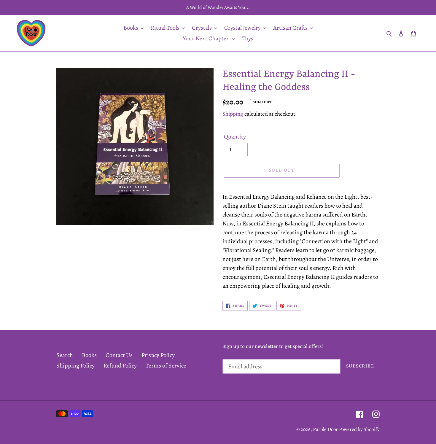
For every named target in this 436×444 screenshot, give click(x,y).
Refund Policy (120, 366)
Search (64, 355)
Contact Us (119, 355)
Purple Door (325, 429)
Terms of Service (166, 366)
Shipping (232, 114)
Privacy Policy (158, 355)
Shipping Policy (75, 366)
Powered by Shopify (359, 429)
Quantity (235, 137)
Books (89, 355)
